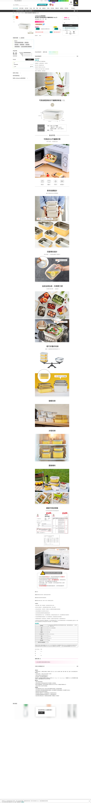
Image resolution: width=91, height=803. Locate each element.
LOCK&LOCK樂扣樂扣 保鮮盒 (19, 42)
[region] (45, 801)
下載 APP (41, 0)
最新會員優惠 (15, 8)
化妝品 (30, 8)
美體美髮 (44, 8)
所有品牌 (73, 8)
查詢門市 (45, 0)
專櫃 (37, 8)
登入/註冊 (41, 712)
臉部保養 (26, 8)
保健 (40, 8)
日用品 (48, 8)
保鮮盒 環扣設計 (17, 46)
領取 (51, 32)
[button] (75, 3)
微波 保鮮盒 (16, 44)
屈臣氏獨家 (21, 8)
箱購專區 (61, 8)
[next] (60, 30)
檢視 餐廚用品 (16, 75)
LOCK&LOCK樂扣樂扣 (40, 16)
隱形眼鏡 (66, 8)
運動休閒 (57, 8)
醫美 (34, 8)
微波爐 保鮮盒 (22, 44)
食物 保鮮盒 (27, 44)
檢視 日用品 (16, 73)
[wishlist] (43, 19)
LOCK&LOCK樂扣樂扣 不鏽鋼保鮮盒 (26, 46)
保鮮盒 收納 (26, 42)
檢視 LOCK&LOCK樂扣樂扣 (19, 78)
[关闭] (89, 801)
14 (44, 673)
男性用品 (52, 8)
